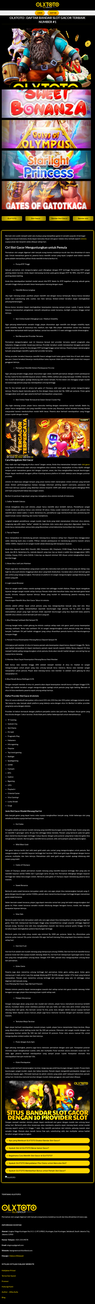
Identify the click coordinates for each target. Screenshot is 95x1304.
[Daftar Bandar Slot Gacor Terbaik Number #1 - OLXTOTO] (47, 5)
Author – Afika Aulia (10, 1292)
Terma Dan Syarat (9, 1276)
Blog (3, 1297)
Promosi (5, 1281)
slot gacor (86, 464)
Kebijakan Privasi (9, 1270)
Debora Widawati (17, 1256)
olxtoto (84, 239)
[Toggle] (7, 1141)
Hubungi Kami (7, 1286)
